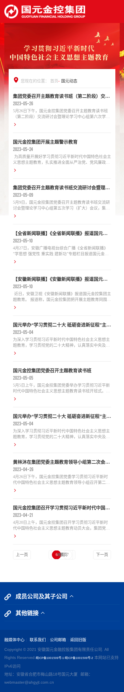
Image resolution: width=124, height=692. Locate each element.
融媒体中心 (14, 639)
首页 (54, 81)
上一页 (22, 555)
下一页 (102, 555)
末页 (61, 555)
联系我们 (37, 639)
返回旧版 (78, 639)
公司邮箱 (58, 639)
